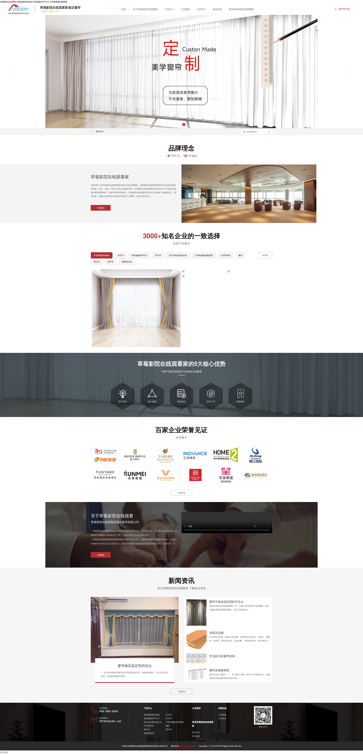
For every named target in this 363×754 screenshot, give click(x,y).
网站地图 (4, 752)
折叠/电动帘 (127, 261)
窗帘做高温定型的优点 (135, 665)
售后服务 (196, 736)
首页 (123, 9)
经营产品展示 (181, 243)
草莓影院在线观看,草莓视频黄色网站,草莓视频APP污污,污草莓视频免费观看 (33, 1)
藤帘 (240, 255)
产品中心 (169, 9)
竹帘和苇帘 (226, 255)
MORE (265, 255)
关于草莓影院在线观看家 (145, 9)
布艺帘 (121, 255)
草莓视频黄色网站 (102, 255)
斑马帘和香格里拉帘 (178, 255)
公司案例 (185, 9)
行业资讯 (222, 718)
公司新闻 (222, 714)
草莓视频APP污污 (139, 255)
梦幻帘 (97, 261)
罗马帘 (158, 255)
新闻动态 (217, 9)
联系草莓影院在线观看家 (241, 9)
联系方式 (196, 732)
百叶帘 (111, 261)
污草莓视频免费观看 (204, 255)
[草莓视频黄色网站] (136, 308)
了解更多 (101, 207)
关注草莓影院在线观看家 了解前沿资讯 (181, 588)
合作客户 (201, 9)
